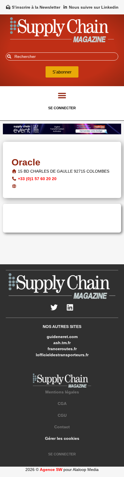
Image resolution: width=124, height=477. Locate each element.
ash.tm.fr (62, 342)
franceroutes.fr (62, 348)
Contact (62, 427)
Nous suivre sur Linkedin (94, 7)
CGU (62, 415)
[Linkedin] (70, 307)
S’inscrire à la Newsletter (36, 7)
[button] (62, 95)
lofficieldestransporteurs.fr (62, 354)
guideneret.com (62, 336)
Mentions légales (62, 392)
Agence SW (51, 469)
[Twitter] (54, 307)
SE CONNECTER (62, 108)
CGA (62, 403)
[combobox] (62, 56)
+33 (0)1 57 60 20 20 (37, 178)
